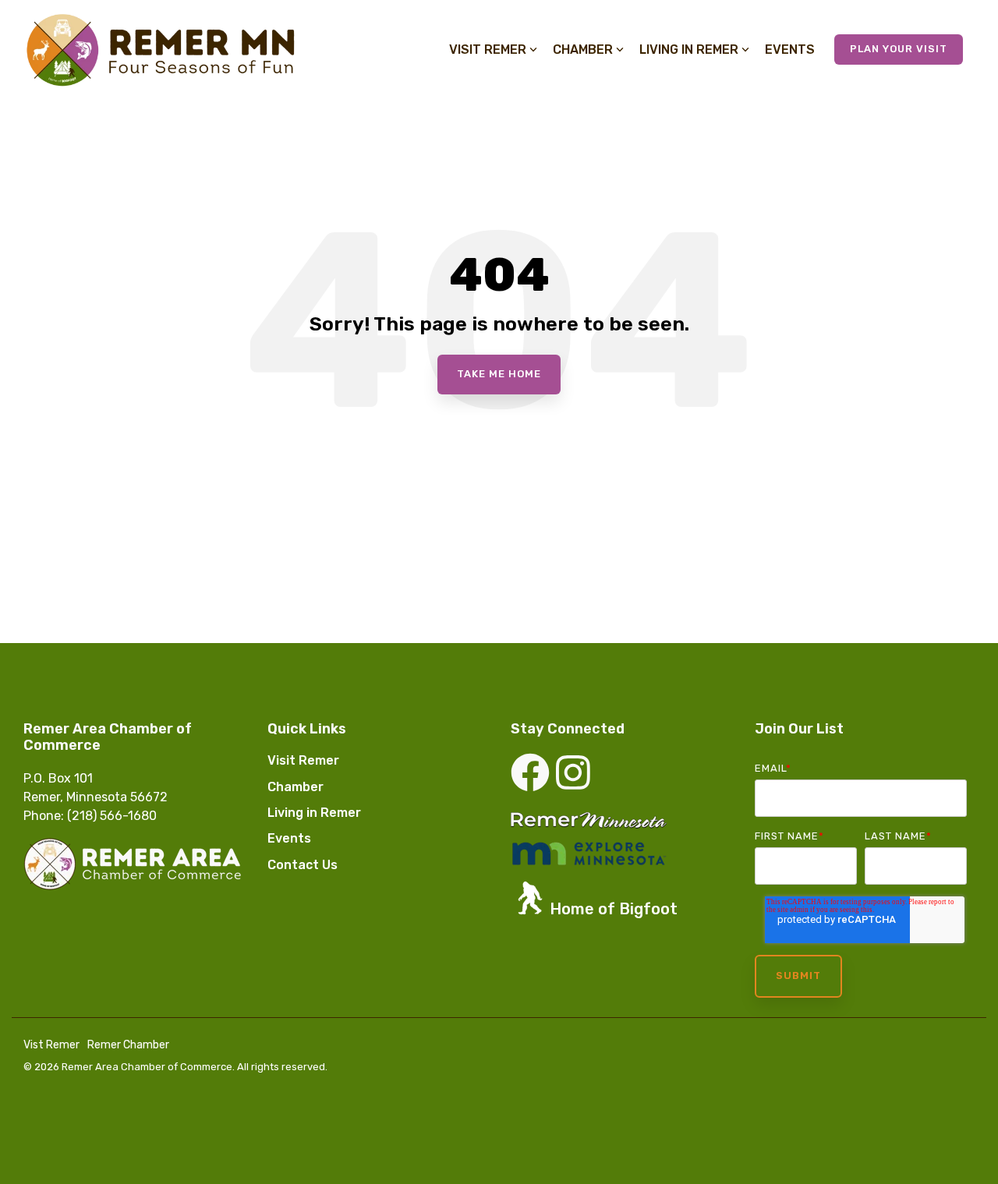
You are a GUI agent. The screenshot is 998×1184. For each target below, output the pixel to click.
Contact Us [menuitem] (302, 864)
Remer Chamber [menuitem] (128, 1044)
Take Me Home (499, 374)
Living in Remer (688, 49)
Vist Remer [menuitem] (51, 1044)
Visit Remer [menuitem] (303, 760)
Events (790, 49)
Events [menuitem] (289, 838)
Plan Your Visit (898, 49)
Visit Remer (487, 49)
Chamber (583, 49)
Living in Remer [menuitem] (314, 812)
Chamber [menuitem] (295, 786)
